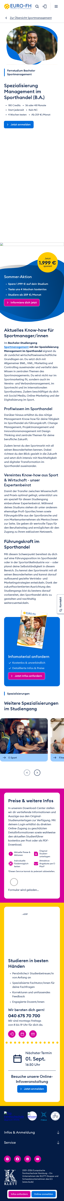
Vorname (16, 889)
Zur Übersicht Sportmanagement (31, 17)
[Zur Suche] (37, 6)
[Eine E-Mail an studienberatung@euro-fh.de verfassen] (33, 1145)
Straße (14, 898)
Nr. (45, 898)
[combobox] (17, 879)
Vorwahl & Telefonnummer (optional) (29, 946)
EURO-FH (17, 6)
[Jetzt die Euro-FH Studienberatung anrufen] (11, 1145)
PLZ (29, 908)
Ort (12, 917)
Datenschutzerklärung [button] (20, 979)
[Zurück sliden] (27, 772)
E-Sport (13, 757)
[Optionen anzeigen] (51, 936)
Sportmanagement (34, 154)
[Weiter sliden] (37, 772)
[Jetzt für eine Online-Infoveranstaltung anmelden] (22, 1145)
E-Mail (14, 927)
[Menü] (56, 6)
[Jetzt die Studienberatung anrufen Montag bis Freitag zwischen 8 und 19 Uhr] (44, 6)
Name (39, 889)
